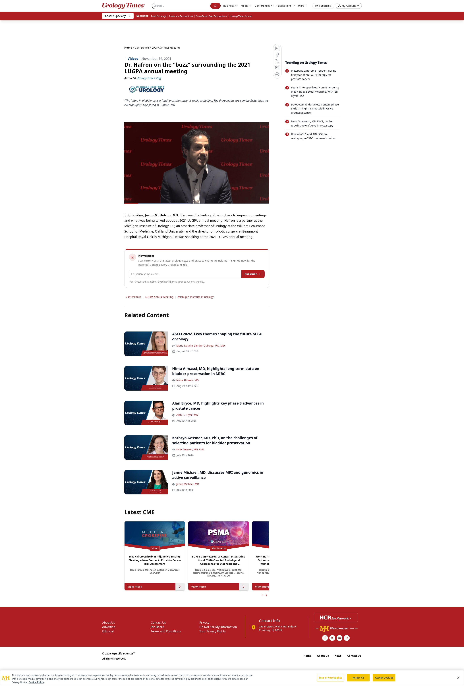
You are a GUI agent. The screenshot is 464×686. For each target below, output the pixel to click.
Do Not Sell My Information (218, 627)
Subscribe (251, 274)
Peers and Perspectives (181, 16)
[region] (232, 678)
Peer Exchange (158, 16)
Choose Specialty (115, 16)
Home (128, 47)
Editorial (108, 631)
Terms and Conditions (166, 631)
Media (244, 5)
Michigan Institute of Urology (196, 297)
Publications (284, 5)
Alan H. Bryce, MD (187, 414)
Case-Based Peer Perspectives (211, 16)
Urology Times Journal (241, 16)
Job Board (157, 627)
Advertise (108, 627)
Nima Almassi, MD (187, 380)
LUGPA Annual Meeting (159, 297)
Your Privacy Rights (212, 631)
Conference (142, 47)
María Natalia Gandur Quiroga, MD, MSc (200, 345)
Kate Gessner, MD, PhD (190, 449)
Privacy (204, 623)
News (338, 655)
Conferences (262, 5)
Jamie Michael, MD (187, 484)
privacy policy (197, 281)
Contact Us (158, 623)
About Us (108, 623)
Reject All (358, 677)
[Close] (458, 677)
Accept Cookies (384, 677)
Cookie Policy (36, 682)
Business (228, 5)
